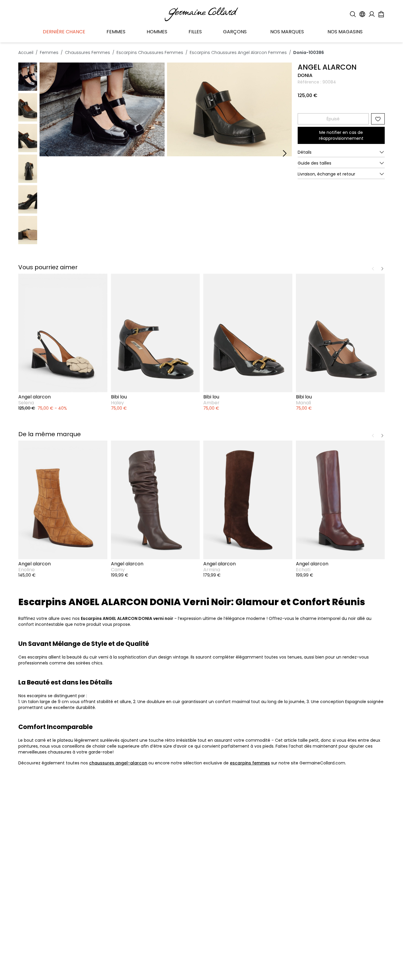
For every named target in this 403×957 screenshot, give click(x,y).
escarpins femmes (250, 763)
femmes (49, 52)
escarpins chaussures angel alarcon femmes (238, 52)
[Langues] (362, 14)
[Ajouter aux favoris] (378, 118)
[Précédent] (46, 153)
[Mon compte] (371, 14)
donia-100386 (308, 52)
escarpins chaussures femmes (150, 52)
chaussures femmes (87, 52)
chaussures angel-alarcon (118, 763)
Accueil (25, 52)
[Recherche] (352, 14)
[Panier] (381, 14)
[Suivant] (284, 153)
